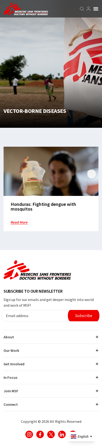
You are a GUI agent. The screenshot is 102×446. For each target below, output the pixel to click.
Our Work (11, 350)
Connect (11, 404)
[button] (95, 8)
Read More (19, 222)
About (9, 337)
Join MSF (11, 391)
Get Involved (14, 364)
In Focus (10, 377)
